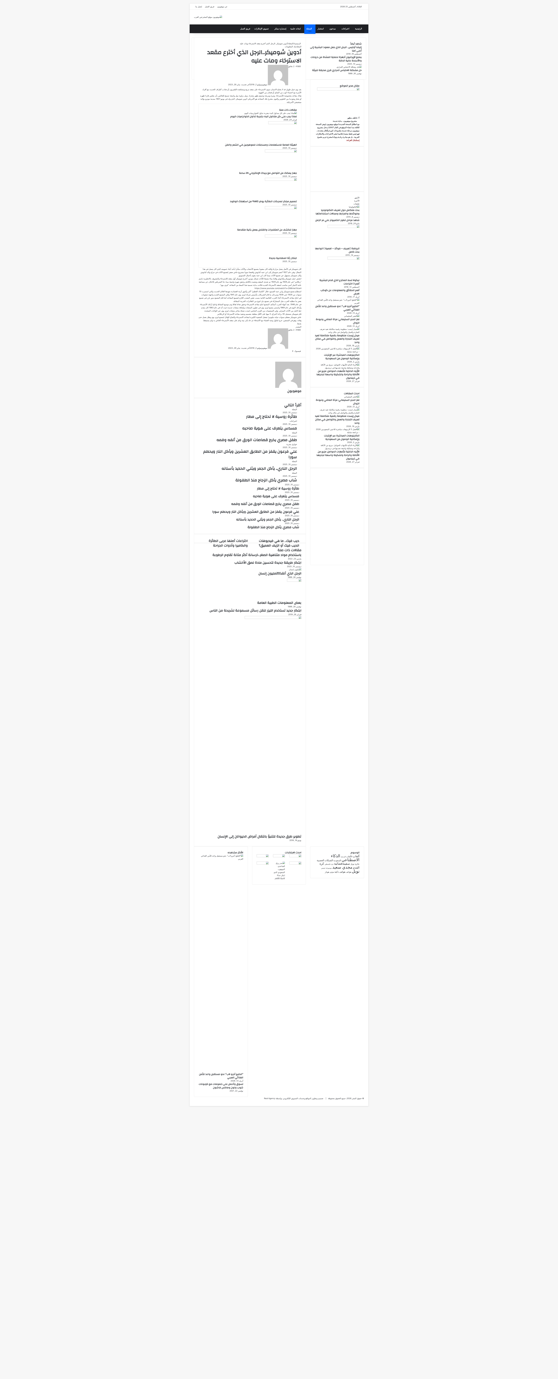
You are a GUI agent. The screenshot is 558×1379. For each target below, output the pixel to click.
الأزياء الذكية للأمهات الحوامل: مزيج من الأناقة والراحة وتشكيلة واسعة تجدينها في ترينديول (338, 374)
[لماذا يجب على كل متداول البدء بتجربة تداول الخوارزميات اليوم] (270, 113)
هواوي (332, 872)
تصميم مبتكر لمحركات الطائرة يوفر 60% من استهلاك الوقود (263, 201)
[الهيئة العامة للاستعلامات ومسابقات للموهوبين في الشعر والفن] (282, 123)
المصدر (298, 327)
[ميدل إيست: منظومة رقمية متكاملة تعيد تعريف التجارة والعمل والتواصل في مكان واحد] (337, 332)
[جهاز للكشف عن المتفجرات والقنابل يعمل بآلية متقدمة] (281, 208)
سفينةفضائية (342, 863)
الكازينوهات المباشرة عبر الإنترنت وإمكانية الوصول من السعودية (342, 357)
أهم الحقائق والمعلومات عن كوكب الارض (340, 292)
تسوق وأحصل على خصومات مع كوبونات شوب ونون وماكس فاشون (221, 1086)
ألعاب (356, 856)
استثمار (321, 29)
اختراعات (345, 29)
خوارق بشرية (291, 444)
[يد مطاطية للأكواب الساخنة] (295, 856)
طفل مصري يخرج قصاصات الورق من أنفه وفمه (257, 440)
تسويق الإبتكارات (261, 29)
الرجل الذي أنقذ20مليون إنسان (279, 573)
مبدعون (332, 29)
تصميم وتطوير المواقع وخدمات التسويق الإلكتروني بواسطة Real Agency (293, 1098)
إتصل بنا (198, 6)
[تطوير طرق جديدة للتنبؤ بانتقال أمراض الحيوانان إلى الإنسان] (273, 618)
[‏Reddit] (289, 351)
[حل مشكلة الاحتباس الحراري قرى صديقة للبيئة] (349, 67)
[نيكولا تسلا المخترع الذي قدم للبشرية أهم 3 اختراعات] (344, 259)
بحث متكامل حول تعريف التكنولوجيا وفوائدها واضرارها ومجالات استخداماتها (338, 212)
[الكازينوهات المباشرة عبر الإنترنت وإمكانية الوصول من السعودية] (337, 351)
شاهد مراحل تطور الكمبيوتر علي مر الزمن (337, 220)
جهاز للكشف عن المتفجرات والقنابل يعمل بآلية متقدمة (267, 229)
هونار (327, 872)
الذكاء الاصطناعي (345, 857)
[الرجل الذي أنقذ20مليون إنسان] (295, 569)
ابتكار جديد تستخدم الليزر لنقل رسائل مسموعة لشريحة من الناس (255, 610)
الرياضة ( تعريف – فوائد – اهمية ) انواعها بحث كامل (337, 250)
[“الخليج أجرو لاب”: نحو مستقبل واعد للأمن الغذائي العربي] (337, 303)
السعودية (337, 860)
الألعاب (349, 856)
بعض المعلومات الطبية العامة (279, 603)
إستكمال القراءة (353, 140)
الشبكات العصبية (325, 860)
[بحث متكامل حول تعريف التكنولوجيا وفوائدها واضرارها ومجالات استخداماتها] (354, 207)
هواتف (348, 872)
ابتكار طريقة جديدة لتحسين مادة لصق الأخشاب (267, 563)
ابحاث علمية (295, 29)
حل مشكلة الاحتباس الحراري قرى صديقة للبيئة (337, 70)
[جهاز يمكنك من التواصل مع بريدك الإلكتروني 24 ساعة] (281, 152)
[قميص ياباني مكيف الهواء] (263, 864)
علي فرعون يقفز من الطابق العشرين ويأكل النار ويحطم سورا (250, 454)
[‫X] (367, 1101)
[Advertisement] (337, 169)
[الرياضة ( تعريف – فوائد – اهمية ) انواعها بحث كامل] (344, 227)
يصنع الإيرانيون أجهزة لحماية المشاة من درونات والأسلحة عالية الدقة (336, 59)
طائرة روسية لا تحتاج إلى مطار (271, 416)
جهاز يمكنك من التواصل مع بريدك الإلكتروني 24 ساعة (268, 173)
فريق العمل (209, 6)
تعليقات (357, 204)
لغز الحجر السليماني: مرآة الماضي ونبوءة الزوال (338, 321)
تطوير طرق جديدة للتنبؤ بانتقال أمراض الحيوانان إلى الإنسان (259, 836)
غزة (332, 864)
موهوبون (264, 84)
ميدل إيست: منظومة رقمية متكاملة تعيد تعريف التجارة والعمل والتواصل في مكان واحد (337, 339)
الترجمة (343, 857)
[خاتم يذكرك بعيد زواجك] (279, 878)
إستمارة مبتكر (280, 29)
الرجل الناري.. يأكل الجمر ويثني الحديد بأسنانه (259, 468)
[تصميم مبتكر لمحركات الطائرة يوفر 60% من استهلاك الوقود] (281, 180)
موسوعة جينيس (326, 868)
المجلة (309, 29)
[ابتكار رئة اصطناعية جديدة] (281, 237)
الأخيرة (357, 201)
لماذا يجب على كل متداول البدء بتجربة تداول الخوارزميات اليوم (263, 116)
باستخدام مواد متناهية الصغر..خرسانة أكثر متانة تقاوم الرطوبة (256, 555)
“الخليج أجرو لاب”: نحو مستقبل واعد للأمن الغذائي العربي (337, 308)
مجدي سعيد (342, 867)
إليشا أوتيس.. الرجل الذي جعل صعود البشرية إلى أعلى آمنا (336, 49)
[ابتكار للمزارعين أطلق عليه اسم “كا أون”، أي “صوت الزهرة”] (295, 864)
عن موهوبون (222, 6)
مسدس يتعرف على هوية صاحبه (269, 428)
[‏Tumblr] (290, 351)
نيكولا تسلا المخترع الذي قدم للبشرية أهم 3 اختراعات (339, 282)
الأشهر (357, 197)
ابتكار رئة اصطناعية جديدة (283, 258)
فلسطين (327, 864)
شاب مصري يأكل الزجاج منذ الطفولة (266, 480)
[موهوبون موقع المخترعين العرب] (208, 17)
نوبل (356, 871)
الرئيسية (358, 29)
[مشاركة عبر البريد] (288, 351)
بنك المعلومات (290, 46)
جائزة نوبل (355, 864)
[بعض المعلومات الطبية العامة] (294, 581)
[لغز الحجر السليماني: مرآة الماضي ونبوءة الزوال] (352, 316)
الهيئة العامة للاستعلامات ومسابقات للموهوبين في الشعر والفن (261, 145)
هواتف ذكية (340, 871)
